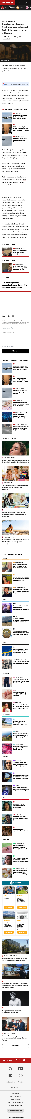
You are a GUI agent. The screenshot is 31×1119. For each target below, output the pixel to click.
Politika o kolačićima (15, 1105)
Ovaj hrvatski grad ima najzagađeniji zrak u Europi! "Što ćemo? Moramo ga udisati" (14, 285)
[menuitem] (25, 2)
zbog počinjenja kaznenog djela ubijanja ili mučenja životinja (14, 182)
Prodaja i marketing (15, 1096)
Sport (13, 7)
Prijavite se (15, 351)
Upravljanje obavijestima (16, 1110)
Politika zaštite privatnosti (15, 1102)
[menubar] (25, 2)
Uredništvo (15, 1093)
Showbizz (22, 7)
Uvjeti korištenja (15, 1099)
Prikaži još (15, 1046)
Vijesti (6, 7)
